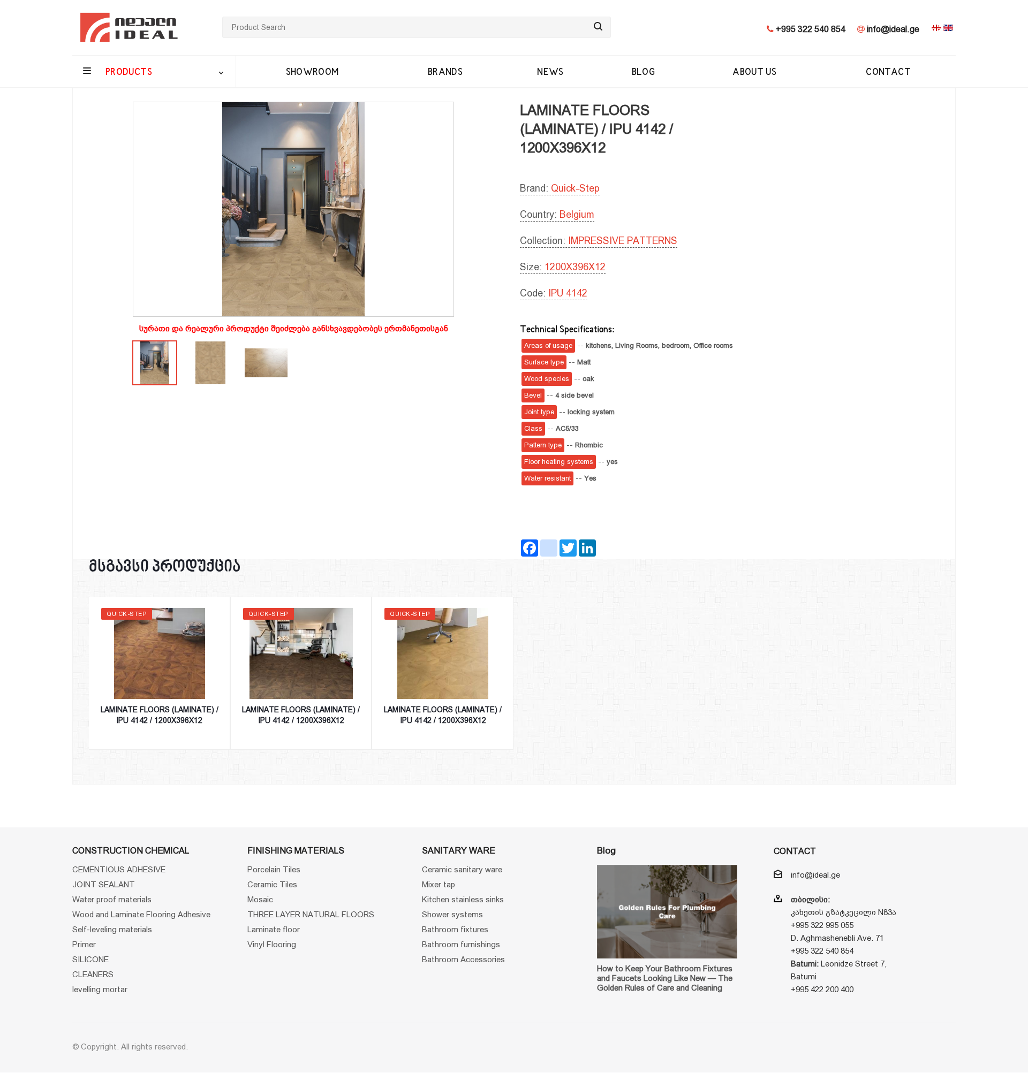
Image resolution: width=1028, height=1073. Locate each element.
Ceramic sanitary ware (462, 869)
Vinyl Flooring (271, 944)
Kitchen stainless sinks (463, 899)
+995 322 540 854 (809, 29)
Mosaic (260, 899)
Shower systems (452, 914)
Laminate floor (273, 929)
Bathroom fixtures (455, 929)
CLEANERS (93, 974)
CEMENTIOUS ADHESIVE (118, 869)
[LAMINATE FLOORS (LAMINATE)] (293, 209)
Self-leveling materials (112, 929)
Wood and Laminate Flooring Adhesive (141, 914)
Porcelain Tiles (273, 869)
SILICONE (90, 959)
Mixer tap (438, 884)
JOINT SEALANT (103, 884)
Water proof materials (112, 899)
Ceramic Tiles (272, 884)
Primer (84, 944)
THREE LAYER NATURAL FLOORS (310, 914)
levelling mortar (99, 989)
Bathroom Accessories (463, 959)
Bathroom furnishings (461, 944)
